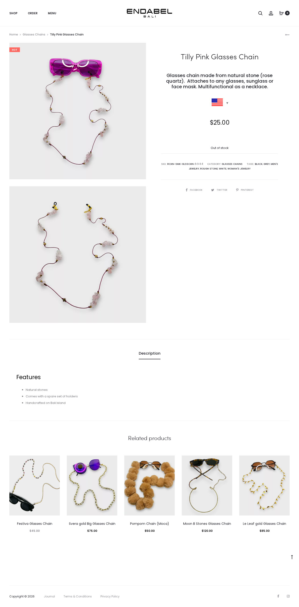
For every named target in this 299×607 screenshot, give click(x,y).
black (258, 164)
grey (266, 164)
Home (13, 34)
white (222, 168)
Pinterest (247, 190)
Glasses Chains (34, 34)
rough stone (209, 168)
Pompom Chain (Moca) (149, 523)
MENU (52, 13)
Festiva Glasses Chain (34, 523)
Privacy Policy (110, 596)
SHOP (13, 13)
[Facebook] (278, 596)
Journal (49, 596)
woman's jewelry (239, 168)
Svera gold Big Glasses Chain (92, 523)
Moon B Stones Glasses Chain (207, 523)
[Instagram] (288, 596)
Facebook (196, 190)
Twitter (222, 190)
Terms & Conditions (78, 596)
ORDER (33, 13)
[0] (281, 13)
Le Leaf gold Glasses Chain (264, 523)
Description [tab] (149, 353)
